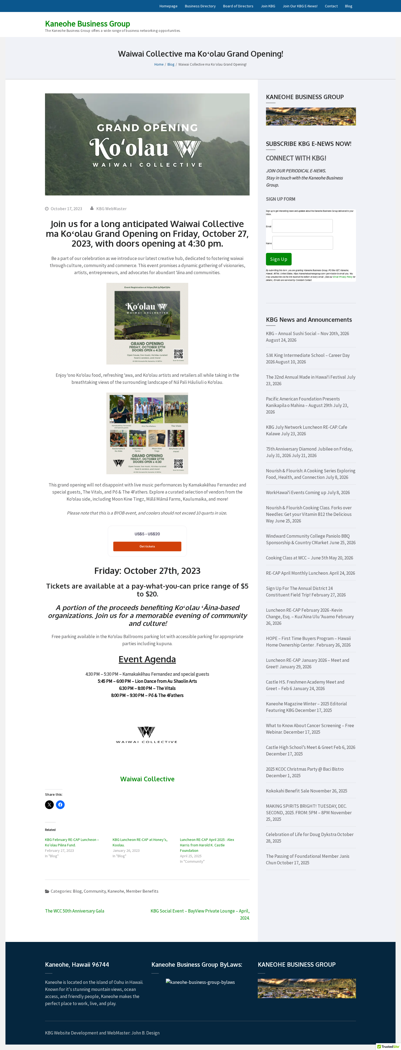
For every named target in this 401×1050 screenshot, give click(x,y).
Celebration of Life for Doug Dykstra (301, 834)
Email (268, 226)
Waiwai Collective (147, 779)
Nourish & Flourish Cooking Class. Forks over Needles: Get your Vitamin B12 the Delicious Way (309, 514)
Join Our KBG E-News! (300, 6)
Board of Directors (238, 6)
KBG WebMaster (111, 208)
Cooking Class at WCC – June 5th (297, 558)
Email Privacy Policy (342, 276)
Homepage (169, 6)
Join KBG (268, 6)
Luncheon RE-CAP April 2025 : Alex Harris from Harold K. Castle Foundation (207, 845)
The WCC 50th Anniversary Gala (74, 911)
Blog (348, 6)
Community (95, 891)
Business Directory (200, 6)
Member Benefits (142, 891)
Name (269, 243)
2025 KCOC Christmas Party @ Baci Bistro (305, 769)
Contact (331, 6)
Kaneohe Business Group (87, 23)
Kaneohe (115, 891)
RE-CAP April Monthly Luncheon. (297, 573)
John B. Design (145, 1033)
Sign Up (279, 259)
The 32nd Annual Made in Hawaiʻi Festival (306, 377)
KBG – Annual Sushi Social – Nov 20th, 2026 (307, 333)
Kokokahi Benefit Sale (287, 791)
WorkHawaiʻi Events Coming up (296, 492)
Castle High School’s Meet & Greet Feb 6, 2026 (310, 747)
